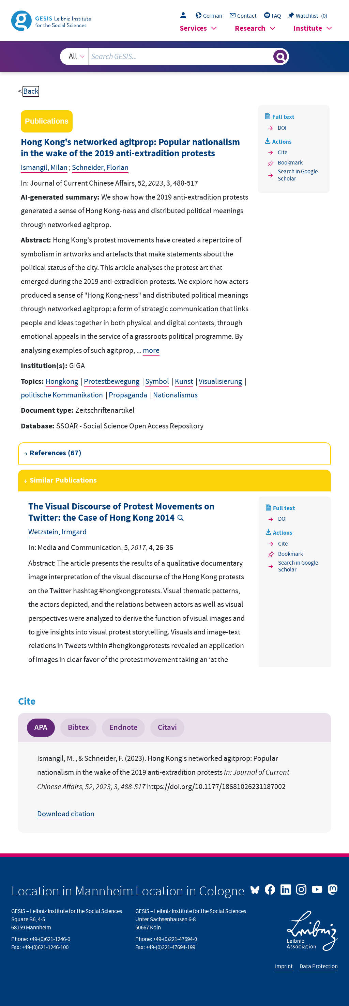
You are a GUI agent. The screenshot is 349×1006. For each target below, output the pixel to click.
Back (31, 91)
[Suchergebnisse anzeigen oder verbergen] (280, 56)
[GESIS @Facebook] (270, 889)
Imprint (284, 966)
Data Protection (319, 966)
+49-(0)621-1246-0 (49, 939)
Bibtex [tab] (78, 727)
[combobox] (174, 56)
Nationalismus (175, 395)
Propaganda (128, 395)
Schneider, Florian (100, 168)
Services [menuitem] (193, 28)
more (151, 351)
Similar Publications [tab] (63, 480)
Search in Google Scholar (298, 175)
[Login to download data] (184, 16)
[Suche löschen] (267, 56)
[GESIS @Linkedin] (286, 889)
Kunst (184, 382)
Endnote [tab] (123, 727)
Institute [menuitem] (307, 28)
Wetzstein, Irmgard (57, 532)
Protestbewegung (111, 382)
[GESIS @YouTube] (317, 889)
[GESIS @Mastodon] (331, 889)
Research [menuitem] (250, 28)
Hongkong (62, 382)
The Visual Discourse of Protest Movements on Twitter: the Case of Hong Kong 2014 (121, 512)
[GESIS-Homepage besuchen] (51, 20)
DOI (282, 128)
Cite (282, 152)
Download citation (65, 814)
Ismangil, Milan (44, 168)
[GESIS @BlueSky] (257, 889)
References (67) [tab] (55, 453)
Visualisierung (220, 382)
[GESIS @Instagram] (302, 889)
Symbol (157, 382)
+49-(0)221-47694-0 (175, 939)
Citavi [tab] (167, 727)
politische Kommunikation (62, 395)
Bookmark (290, 163)
